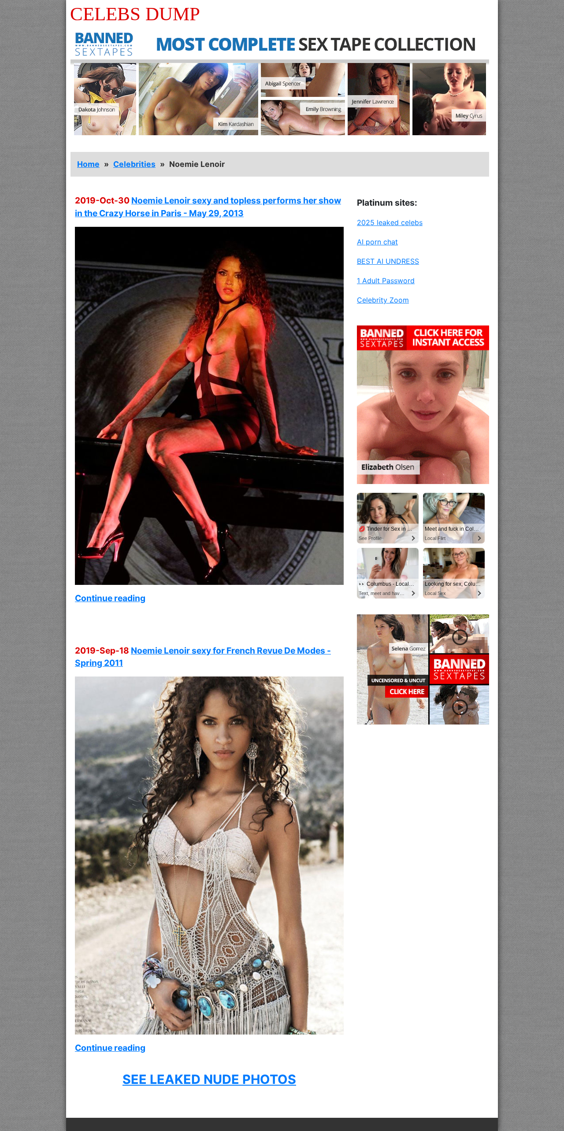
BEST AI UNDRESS (388, 261)
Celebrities (134, 164)
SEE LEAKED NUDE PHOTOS (209, 1079)
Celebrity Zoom (383, 300)
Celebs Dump (135, 14)
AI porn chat (377, 241)
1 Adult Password (386, 280)
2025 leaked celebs (390, 222)
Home (88, 164)
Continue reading (110, 598)
